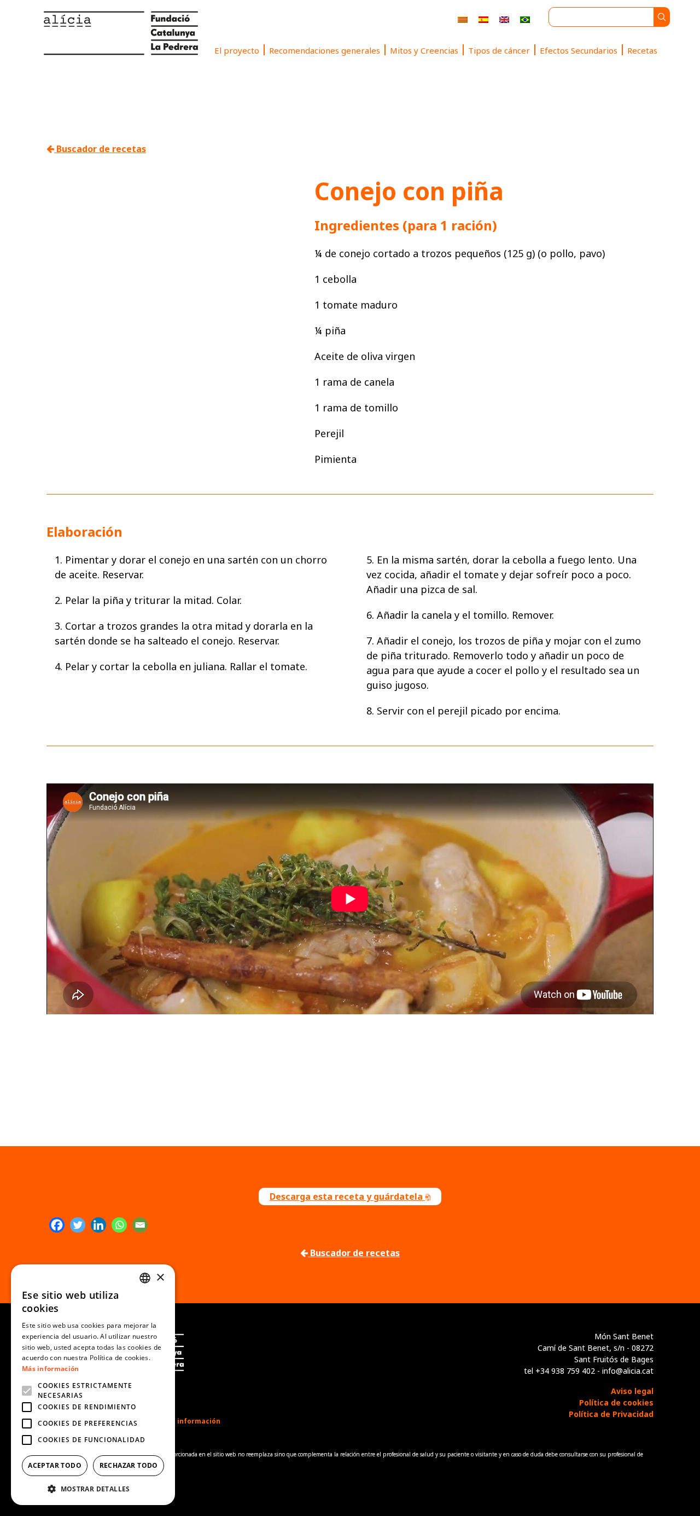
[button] (93, 1488)
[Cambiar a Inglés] (504, 18)
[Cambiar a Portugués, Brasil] (525, 18)
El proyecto (236, 50)
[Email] (140, 1225)
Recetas (642, 50)
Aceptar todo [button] (54, 1465)
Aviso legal (632, 1391)
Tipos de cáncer (499, 50)
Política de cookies (616, 1402)
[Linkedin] (98, 1225)
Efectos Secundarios (578, 50)
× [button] (160, 1278)
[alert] (93, 1384)
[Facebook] (57, 1225)
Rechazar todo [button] (129, 1465)
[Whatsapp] (119, 1225)
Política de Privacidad (611, 1414)
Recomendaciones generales (324, 50)
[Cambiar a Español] (483, 18)
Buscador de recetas (100, 149)
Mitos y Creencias (424, 50)
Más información (50, 1368)
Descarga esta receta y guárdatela (347, 1196)
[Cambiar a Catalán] (462, 18)
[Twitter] (77, 1225)
